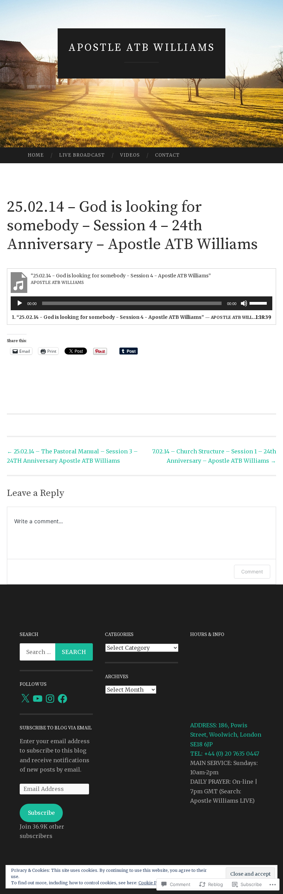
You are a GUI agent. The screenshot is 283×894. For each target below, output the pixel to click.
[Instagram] (50, 698)
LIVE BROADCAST (82, 155)
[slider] (259, 302)
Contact (167, 155)
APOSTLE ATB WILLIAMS (141, 47)
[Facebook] (62, 698)
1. (134, 317)
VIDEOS (130, 155)
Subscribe (41, 812)
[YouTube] (37, 698)
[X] (25, 698)
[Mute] (244, 303)
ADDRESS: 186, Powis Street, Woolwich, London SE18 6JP (225, 734)
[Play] (19, 303)
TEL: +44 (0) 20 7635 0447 (224, 753)
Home (36, 155)
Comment (252, 571)
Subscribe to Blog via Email (56, 728)
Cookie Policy (152, 882)
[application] (141, 303)
